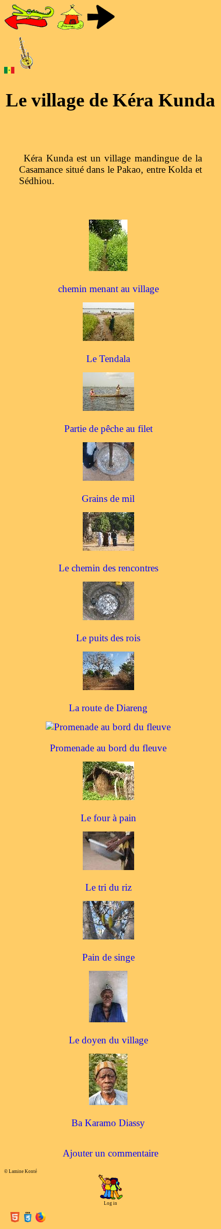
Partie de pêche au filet (108, 428)
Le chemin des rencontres (108, 568)
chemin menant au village (108, 288)
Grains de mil (108, 498)
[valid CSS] (29, 1219)
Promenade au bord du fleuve (108, 748)
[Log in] (110, 1198)
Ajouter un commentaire (110, 1153)
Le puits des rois (108, 637)
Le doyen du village (108, 1040)
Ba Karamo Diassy (108, 1122)
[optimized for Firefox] (40, 1219)
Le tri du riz (108, 887)
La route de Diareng (108, 707)
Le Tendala (108, 358)
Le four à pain (108, 817)
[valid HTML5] (16, 1219)
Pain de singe (108, 957)
